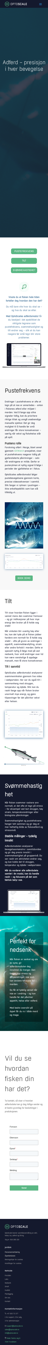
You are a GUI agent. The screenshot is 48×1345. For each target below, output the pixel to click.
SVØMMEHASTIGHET (24, 270)
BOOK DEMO (24, 578)
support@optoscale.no (15, 1326)
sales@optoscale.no (12, 1330)
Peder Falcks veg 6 (13, 1338)
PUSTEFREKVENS (24, 251)
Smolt (7, 1286)
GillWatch (19, 450)
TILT (24, 260)
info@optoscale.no (11, 1333)
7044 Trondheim (10, 1342)
